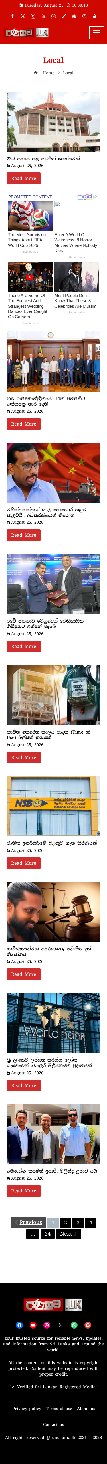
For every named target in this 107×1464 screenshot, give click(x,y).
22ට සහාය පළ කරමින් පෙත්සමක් (43, 159)
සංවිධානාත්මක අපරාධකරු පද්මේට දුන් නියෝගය (49, 951)
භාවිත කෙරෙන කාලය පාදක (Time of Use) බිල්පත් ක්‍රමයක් (48, 735)
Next (66, 1233)
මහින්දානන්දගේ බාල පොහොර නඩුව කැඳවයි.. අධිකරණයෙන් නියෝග (46, 512)
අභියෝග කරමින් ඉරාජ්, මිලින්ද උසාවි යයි (52, 1171)
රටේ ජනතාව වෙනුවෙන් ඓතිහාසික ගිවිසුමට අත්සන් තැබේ (45, 624)
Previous (31, 1222)
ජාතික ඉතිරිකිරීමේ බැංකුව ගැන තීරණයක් (52, 843)
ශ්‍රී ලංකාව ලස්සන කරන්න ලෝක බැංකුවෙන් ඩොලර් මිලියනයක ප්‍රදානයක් (49, 1063)
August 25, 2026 (27, 165)
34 (48, 1233)
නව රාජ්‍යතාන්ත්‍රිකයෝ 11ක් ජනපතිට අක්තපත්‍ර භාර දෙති (46, 401)
